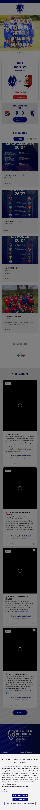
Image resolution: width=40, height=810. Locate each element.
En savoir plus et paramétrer (20, 804)
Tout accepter (20, 795)
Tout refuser (20, 799)
